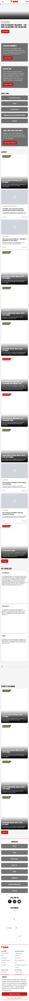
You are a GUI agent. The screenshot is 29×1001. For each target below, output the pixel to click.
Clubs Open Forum (8, 551)
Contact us (4, 972)
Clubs (14, 103)
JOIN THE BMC (7, 58)
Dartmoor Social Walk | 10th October (12, 349)
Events (14, 121)
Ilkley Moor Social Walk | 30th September (13, 314)
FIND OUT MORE (8, 84)
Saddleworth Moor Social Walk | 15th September (14, 456)
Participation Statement (21, 965)
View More (5, 31)
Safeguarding (18, 953)
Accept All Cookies (14, 994)
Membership (4, 958)
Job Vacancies (5, 974)
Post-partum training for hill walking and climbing (14, 483)
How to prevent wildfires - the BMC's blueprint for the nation (14, 239)
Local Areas (14, 109)
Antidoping (18, 955)
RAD (14, 871)
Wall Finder (14, 859)
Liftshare (14, 878)
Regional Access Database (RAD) (14, 115)
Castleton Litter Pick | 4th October (12, 181)
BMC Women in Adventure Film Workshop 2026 (12, 419)
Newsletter (4, 965)
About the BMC (5, 953)
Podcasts (3, 962)
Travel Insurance (14, 98)
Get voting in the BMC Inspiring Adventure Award (12, 513)
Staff (2, 955)
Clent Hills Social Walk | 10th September (13, 277)
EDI (16, 962)
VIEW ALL (4, 561)
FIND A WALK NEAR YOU (10, 142)
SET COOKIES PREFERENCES (14, 998)
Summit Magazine (15, 884)
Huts (14, 852)
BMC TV (14, 865)
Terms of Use (18, 972)
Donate (17, 967)
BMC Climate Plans (19, 960)
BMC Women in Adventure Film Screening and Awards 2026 (12, 382)
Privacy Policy (18, 974)
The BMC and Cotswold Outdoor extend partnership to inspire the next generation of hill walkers (13, 209)
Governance (18, 958)
